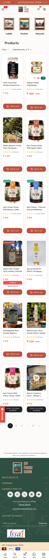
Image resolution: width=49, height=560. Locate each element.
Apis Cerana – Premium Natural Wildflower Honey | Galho (36, 208)
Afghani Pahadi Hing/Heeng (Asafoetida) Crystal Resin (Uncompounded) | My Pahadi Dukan (36, 84)
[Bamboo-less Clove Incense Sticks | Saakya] (36, 315)
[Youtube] (39, 494)
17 (33, 425)
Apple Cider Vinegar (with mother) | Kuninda (12, 270)
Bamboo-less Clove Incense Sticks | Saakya (36, 331)
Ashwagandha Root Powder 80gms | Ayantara (11, 331)
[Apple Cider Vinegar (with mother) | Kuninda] (12, 253)
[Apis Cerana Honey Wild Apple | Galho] (36, 130)
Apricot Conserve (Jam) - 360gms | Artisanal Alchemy (34, 394)
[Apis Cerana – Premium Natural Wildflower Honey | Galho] (36, 192)
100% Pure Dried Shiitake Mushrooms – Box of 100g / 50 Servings (12, 84)
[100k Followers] (17, 494)
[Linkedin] (31, 494)
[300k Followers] (10, 494)
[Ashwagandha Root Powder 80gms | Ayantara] (12, 315)
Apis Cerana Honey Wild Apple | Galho (34, 146)
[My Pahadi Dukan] (24, 9)
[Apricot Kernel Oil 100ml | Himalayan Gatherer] (36, 253)
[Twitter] (24, 494)
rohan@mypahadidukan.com (25, 508)
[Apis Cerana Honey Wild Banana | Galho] (12, 192)
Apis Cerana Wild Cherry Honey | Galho (11, 394)
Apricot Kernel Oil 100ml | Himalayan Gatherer (34, 270)
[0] (44, 9)
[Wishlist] (38, 9)
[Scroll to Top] (44, 547)
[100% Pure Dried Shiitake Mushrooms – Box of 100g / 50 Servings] (12, 67)
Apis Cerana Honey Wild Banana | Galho (11, 208)
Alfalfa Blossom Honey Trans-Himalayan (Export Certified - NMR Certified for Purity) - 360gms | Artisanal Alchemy (12, 146)
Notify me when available (12, 409)
